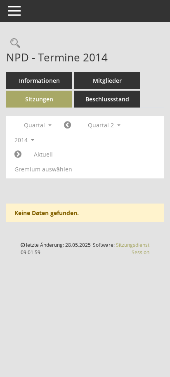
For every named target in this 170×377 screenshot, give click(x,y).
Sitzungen (39, 99)
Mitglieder (107, 80)
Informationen (39, 80)
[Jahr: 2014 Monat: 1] (67, 125)
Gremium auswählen (43, 169)
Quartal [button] (35, 125)
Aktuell (43, 154)
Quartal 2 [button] (102, 125)
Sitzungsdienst (132, 248)
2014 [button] (21, 140)
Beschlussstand (107, 99)
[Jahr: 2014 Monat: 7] (18, 154)
